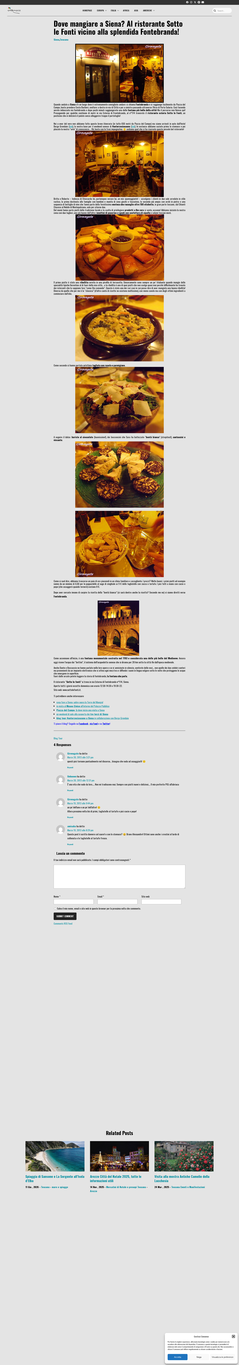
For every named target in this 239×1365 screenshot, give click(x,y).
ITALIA (113, 10)
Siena (56, 39)
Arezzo (93, 1191)
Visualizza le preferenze (222, 1357)
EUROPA (100, 10)
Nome (57, 896)
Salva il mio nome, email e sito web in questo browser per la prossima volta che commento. (99, 908)
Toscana (64, 39)
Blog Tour (58, 738)
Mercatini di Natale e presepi (121, 1187)
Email (101, 896)
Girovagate (73, 753)
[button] (233, 1336)
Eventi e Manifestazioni (192, 1187)
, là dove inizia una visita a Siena (80, 710)
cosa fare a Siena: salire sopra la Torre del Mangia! (79, 702)
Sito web (145, 896)
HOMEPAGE (87, 10)
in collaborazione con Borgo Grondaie (92, 718)
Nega (199, 1357)
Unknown (71, 776)
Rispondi (70, 767)
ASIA (136, 10)
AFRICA (126, 10)
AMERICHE (147, 10)
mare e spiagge (60, 1187)
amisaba (71, 826)
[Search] (214, 11)
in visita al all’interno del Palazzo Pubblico (82, 706)
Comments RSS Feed (63, 923)
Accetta (177, 1357)
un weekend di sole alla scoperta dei (82, 714)
